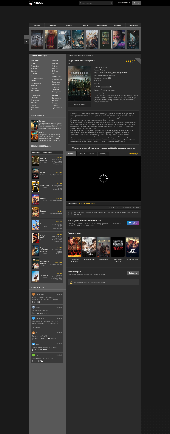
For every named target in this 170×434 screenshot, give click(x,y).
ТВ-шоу (85, 25)
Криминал (34, 88)
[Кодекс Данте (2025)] (92, 39)
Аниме (33, 64)
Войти (136, 3)
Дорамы (54, 105)
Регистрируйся (73, 203)
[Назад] (26, 41)
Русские (55, 100)
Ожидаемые (133, 25)
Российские (56, 84)
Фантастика (35, 107)
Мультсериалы (57, 108)
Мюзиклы (34, 93)
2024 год (55, 68)
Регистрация (124, 3)
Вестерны (34, 71)
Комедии (34, 85)
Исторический (122, 72)
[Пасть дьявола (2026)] (133, 39)
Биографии (35, 66)
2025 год (55, 66)
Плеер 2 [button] (82, 154)
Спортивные (35, 100)
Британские (56, 82)
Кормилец (38, 361)
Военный (107, 72)
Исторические (36, 83)
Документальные (37, 78)
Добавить (133, 273)
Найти (134, 223)
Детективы (34, 76)
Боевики (34, 68)
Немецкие (55, 89)
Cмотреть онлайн (80, 104)
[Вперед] (26, 37)
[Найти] (111, 3)
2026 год (55, 64)
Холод (37, 302)
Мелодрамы (35, 90)
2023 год (55, 71)
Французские (56, 92)
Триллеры (34, 102)
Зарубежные (56, 98)
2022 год (55, 73)
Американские (57, 80)
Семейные (34, 98)
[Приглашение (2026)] (105, 39)
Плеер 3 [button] (92, 154)
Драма (113, 72)
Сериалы (69, 25)
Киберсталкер (40, 350)
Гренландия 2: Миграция (45, 339)
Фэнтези (34, 110)
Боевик (101, 72)
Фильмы (52, 25)
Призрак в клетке (41, 313)
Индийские (55, 87)
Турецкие (55, 103)
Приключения (35, 95)
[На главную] (36, 3)
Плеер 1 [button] (71, 154)
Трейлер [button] (103, 154)
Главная (37, 25)
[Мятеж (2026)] (64, 39)
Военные (34, 73)
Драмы (33, 81)
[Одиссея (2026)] (37, 39)
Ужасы (33, 105)
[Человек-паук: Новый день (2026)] (51, 39)
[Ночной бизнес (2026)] (119, 39)
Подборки (117, 25)
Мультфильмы (101, 25)
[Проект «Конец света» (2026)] (78, 39)
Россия (102, 70)
